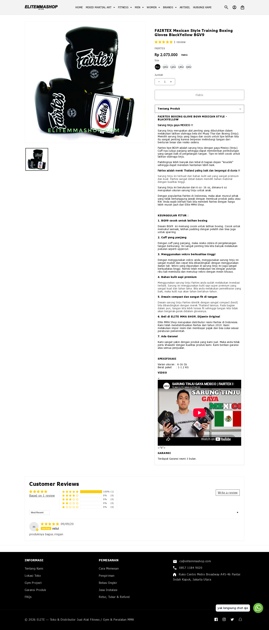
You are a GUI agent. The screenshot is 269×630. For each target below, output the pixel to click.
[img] (50, 524)
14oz (181, 67)
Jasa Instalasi (108, 590)
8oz (158, 67)
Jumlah (159, 74)
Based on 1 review (42, 495)
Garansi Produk (35, 590)
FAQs (28, 597)
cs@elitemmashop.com (195, 561)
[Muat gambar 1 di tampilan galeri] (37, 159)
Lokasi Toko (33, 575)
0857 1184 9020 (190, 568)
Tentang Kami (34, 568)
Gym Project (33, 583)
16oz (188, 67)
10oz (165, 67)
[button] (100, 7)
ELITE (41, 619)
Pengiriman (106, 575)
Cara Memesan (109, 568)
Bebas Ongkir (108, 583)
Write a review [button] (228, 492)
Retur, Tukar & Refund (114, 597)
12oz (173, 67)
